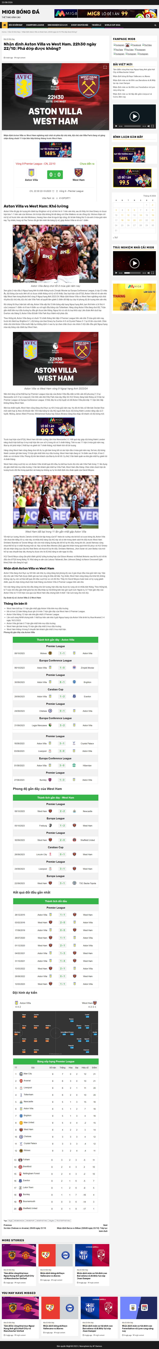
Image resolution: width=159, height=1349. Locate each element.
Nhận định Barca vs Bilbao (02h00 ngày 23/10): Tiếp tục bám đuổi (82, 1228)
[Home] (4, 25)
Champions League (35, 25)
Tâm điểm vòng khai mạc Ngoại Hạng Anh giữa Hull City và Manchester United (19, 1276)
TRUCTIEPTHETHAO (63, 1221)
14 (140, 215)
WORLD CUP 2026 (112, 25)
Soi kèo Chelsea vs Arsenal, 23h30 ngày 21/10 (25, 1226)
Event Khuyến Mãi (79, 25)
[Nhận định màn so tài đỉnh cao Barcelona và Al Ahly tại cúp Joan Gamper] (92, 1255)
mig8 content (20, 58)
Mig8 (10, 1221)
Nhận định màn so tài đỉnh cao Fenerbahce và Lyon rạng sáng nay (137, 1328)
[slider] (132, 126)
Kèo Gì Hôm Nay (15, 25)
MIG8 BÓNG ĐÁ (21, 12)
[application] (134, 116)
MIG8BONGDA (19, 1221)
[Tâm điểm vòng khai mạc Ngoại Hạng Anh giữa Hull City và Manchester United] (19, 1255)
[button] (134, 117)
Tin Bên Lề (96, 25)
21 (140, 220)
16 (153, 215)
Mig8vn (51, 1221)
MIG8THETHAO (42, 1221)
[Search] (155, 25)
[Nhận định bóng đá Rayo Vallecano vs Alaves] (56, 1255)
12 (128, 215)
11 (122, 215)
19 (128, 220)
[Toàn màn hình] (152, 126)
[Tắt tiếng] (148, 126)
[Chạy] (116, 126)
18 (122, 220)
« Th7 (115, 237)
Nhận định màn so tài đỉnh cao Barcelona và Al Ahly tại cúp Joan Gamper (92, 1276)
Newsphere (84, 1346)
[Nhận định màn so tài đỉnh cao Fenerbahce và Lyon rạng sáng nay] (138, 1308)
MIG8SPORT (30, 1221)
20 (134, 220)
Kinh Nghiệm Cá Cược (58, 25)
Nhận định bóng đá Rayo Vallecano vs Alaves (52, 1274)
